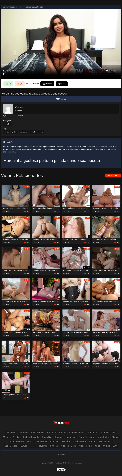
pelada (41, 132)
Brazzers (51, 432)
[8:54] (16, 351)
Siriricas (54, 446)
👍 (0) (8, 84)
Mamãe (115, 437)
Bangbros (10, 432)
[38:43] (16, 289)
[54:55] (76, 289)
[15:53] (76, 196)
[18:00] (106, 320)
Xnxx (97, 446)
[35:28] (16, 258)
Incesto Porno (17, 441)
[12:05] (76, 258)
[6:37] (76, 227)
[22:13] (106, 289)
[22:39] (16, 320)
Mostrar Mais (113, 175)
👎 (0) (19, 84)
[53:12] (106, 227)
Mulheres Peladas (11, 437)
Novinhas (70, 437)
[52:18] (76, 351)
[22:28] (46, 320)
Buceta (62, 432)
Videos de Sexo (68, 446)
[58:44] (106, 351)
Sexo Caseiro (11, 446)
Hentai (92, 441)
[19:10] (16, 382)
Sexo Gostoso (105, 441)
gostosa (14, 132)
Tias (33, 446)
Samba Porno (79, 441)
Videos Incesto (76, 432)
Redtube (66, 441)
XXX (115, 446)
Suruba (24, 446)
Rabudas (54, 441)
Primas (30, 441)
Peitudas (7, 124)
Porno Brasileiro (86, 437)
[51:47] (16, 196)
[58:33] (46, 351)
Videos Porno (85, 446)
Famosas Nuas (108, 432)
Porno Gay (47, 437)
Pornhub (59, 437)
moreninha (24, 132)
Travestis (42, 446)
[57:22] (76, 320)
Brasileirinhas (37, 432)
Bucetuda (23, 432)
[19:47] (16, 227)
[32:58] (46, 289)
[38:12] (106, 258)
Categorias (61, 454)
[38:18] (106, 196)
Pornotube (42, 441)
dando (7, 132)
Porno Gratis (103, 437)
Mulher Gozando (31, 437)
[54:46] (46, 227)
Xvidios (106, 446)
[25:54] (46, 258)
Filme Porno (92, 432)
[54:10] (46, 196)
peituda (33, 132)
